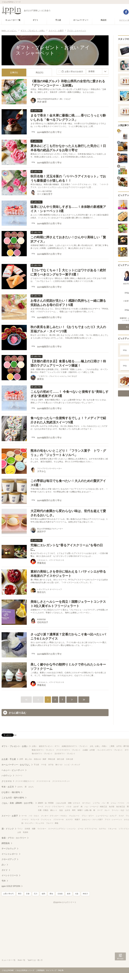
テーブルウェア (9, 848)
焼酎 (33, 829)
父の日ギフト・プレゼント (65, 753)
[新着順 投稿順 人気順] (97, 71)
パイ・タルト (34, 816)
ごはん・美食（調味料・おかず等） (18, 803)
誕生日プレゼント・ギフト (49, 746)
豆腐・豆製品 (43, 810)
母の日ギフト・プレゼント (42, 753)
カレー (107, 810)
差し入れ (28, 759)
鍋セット (53, 810)
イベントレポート (10, 854)
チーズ (40, 806)
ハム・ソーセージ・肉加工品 (95, 806)
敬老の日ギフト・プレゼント (43, 750)
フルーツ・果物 (52, 823)
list (15, 735)
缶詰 (61, 810)
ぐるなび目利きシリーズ (24, 970)
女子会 (50, 765)
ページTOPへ (120, 966)
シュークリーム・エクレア (106, 816)
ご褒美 (111, 746)
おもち (31, 787)
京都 (27, 894)
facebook (126, 12)
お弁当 (67, 810)
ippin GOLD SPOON (11, 886)
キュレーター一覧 (8, 960)
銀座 (68, 894)
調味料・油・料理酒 (45, 803)
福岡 (43, 894)
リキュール (112, 829)
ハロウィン (7, 775)
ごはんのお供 (61, 803)
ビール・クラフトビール (87, 829)
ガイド (5, 870)
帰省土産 (51, 759)
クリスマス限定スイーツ (24, 781)
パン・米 (105, 803)
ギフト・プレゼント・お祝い (15, 746)
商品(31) (39, 72)
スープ (99, 810)
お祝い (34, 746)
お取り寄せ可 (8, 894)
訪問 (21, 759)
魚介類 (111, 806)
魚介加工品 (120, 806)
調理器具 (6, 843)
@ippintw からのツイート (64, 902)
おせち (20, 787)
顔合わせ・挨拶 (40, 759)
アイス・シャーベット (113, 819)
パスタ (68, 806)
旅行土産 (60, 759)
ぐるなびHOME (8, 970)
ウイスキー (41, 829)
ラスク (121, 816)
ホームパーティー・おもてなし (16, 764)
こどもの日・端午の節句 (13, 797)
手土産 (36, 765)
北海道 (60, 894)
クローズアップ (9, 859)
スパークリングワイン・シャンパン (62, 829)
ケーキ (24, 816)
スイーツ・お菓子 (10, 816)
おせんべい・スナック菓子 (92, 819)
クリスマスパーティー (61, 781)
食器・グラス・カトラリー (14, 838)
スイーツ (18, 775)
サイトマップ (51, 970)
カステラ (69, 819)
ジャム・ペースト (118, 803)
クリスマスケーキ (43, 781)
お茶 (19, 832)
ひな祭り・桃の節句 (11, 792)
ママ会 (43, 765)
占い (4, 865)
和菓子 (77, 819)
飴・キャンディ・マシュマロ (33, 823)
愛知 (51, 894)
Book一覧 (21, 960)
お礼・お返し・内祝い (98, 746)
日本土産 (69, 759)
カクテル (102, 829)
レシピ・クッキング (72, 765)
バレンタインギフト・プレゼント (110, 750)
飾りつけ (59, 765)
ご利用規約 (40, 970)
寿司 (74, 810)
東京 (20, 894)
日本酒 (27, 829)
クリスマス (7, 781)
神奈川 (85, 894)
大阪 (76, 894)
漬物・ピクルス (74, 803)
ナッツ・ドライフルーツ (54, 806)
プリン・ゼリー (88, 816)
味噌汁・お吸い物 (84, 810)
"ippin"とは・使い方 (35, 960)
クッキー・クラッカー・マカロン (54, 816)
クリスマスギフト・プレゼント (68, 750)
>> (83, 699)
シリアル (96, 803)
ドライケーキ (58, 819)
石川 (35, 894)
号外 (4, 881)
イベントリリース (10, 875)
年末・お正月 (8, 787)
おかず (76, 806)
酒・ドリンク (8, 829)
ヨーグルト (86, 803)
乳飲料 (25, 832)
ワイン (20, 829)
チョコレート (74, 816)
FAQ (60, 970)
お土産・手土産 (9, 759)
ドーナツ (25, 819)
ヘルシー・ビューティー (13, 770)
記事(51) (14, 72)
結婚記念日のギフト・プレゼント (75, 746)
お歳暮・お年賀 (89, 750)
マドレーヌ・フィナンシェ (41, 819)
